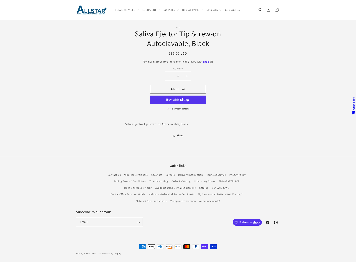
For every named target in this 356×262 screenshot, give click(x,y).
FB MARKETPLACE (229, 181)
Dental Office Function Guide (128, 194)
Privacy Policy (237, 174)
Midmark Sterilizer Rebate (151, 200)
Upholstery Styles (204, 181)
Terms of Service (216, 174)
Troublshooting (158, 181)
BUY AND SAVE (220, 187)
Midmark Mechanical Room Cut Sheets (172, 194)
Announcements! (209, 200)
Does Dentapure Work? (138, 187)
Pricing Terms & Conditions (130, 181)
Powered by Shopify (111, 253)
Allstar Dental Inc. (93, 253)
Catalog (203, 187)
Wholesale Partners (136, 174)
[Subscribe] (138, 222)
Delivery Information (190, 174)
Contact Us (114, 174)
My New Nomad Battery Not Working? (220, 194)
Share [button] (180, 135)
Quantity (178, 68)
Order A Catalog (181, 181)
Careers (170, 174)
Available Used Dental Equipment (175, 187)
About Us (156, 174)
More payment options (178, 108)
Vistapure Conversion (183, 200)
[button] (126, 10)
